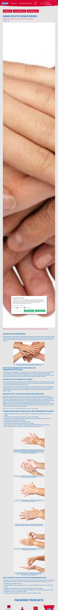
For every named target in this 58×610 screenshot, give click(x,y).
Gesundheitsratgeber (25, 3)
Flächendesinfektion (19, 11)
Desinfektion (7, 11)
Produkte (14, 3)
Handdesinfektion (33, 11)
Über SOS (35, 3)
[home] (5, 3)
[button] (14, 3)
